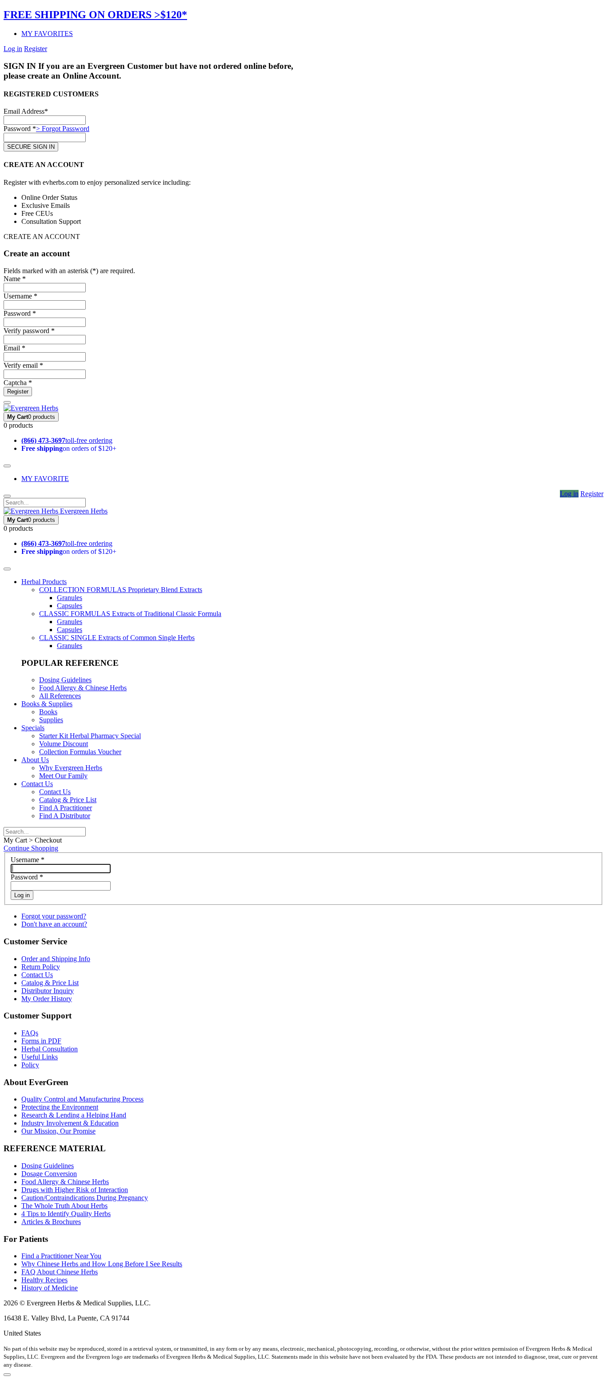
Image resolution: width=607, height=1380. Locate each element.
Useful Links (39, 1057)
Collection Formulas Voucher (80, 752)
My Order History (46, 998)
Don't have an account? (54, 924)
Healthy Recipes (44, 1280)
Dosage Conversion (49, 1173)
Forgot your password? (53, 916)
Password (27, 877)
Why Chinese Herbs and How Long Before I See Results (101, 1264)
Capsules (69, 605)
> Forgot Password (62, 128)
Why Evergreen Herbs (70, 768)
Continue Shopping (31, 848)
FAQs (29, 1033)
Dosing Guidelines (65, 680)
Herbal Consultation (49, 1049)
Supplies (51, 720)
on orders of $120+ (68, 448)
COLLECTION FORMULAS (120, 589)
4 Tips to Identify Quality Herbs (66, 1213)
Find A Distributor (64, 815)
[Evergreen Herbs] (31, 408)
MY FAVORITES (47, 33)
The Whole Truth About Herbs (64, 1205)
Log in (13, 48)
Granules (69, 597)
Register (35, 48)
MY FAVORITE (45, 478)
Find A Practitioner (65, 807)
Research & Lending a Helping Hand (73, 1115)
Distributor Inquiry (47, 990)
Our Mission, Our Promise (58, 1131)
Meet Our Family (63, 775)
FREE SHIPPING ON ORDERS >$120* (95, 14)
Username (27, 859)
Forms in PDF (41, 1041)
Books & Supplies (46, 704)
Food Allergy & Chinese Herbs (83, 688)
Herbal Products (44, 581)
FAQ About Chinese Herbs (59, 1272)
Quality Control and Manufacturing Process (82, 1099)
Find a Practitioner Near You (61, 1256)
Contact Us (37, 783)
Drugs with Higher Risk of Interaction (74, 1189)
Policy (30, 1065)
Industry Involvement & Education (70, 1123)
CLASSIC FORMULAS (130, 613)
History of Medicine (49, 1288)
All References (60, 696)
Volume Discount (63, 744)
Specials (32, 728)
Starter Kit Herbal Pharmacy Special (90, 736)
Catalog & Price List (67, 799)
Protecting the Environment (59, 1107)
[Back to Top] (7, 1374)
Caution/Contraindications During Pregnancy (84, 1197)
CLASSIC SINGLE (117, 637)
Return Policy (40, 966)
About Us (35, 760)
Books (48, 712)
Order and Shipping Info (55, 958)
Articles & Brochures (51, 1221)
